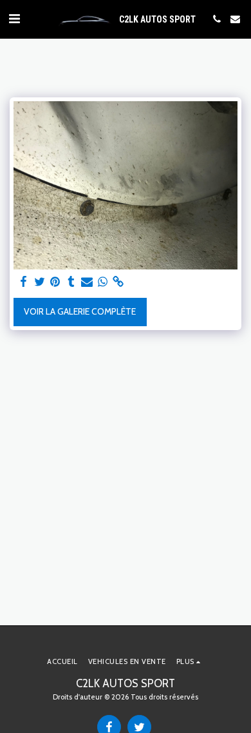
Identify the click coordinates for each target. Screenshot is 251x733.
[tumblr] (71, 282)
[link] (118, 282)
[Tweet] (40, 282)
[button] (14, 18)
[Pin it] (55, 282)
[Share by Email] (87, 282)
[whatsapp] (103, 282)
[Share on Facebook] (24, 282)
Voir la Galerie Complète (80, 311)
